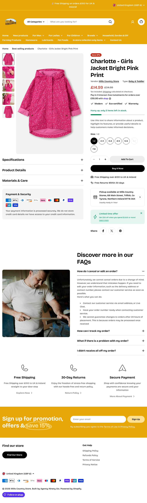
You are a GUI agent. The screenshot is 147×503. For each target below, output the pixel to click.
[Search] (110, 21)
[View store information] (140, 197)
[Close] (141, 213)
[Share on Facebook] (103, 230)
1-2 (94, 141)
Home (5, 48)
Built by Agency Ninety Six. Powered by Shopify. (57, 488)
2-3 (102, 141)
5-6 (126, 141)
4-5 (118, 141)
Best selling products (23, 48)
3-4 (110, 141)
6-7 (135, 142)
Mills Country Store (109, 81)
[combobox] (69, 21)
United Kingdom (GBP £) (129, 5)
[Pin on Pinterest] (120, 230)
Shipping (107, 91)
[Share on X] (111, 230)
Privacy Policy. (127, 426)
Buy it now (117, 168)
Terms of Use (111, 426)
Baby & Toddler (136, 81)
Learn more (104, 220)
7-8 (94, 149)
